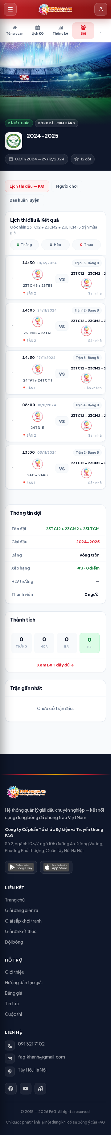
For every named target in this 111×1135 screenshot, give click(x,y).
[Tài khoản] (100, 9)
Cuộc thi (13, 1014)
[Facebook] (11, 1088)
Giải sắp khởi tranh (23, 920)
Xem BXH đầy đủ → (55, 664)
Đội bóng (14, 942)
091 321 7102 (31, 1043)
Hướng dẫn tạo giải (24, 982)
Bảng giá (13, 993)
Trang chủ (15, 899)
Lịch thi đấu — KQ (27, 186)
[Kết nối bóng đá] (40, 1088)
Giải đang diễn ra (21, 910)
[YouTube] (25, 1088)
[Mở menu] (10, 9)
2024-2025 (88, 541)
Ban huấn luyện (24, 200)
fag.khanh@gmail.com (41, 1056)
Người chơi (67, 186)
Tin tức (12, 1003)
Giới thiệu (14, 972)
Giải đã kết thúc (20, 931)
